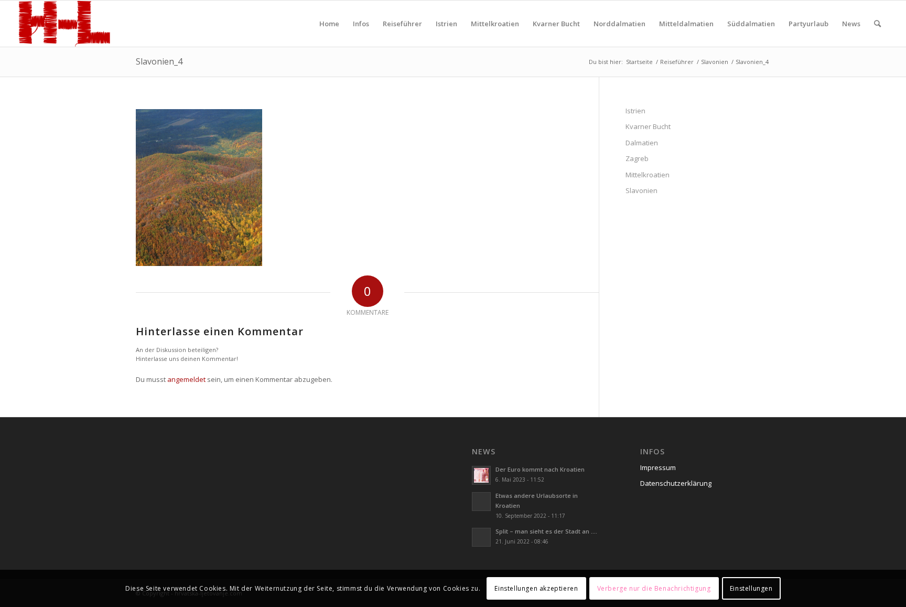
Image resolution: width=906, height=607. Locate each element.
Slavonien (641, 190)
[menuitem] (329, 24)
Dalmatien (641, 142)
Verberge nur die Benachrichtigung (654, 588)
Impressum (658, 467)
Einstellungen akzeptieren (536, 588)
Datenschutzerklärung (675, 483)
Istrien (635, 110)
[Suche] (877, 24)
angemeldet (186, 379)
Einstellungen (751, 588)
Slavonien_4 (159, 61)
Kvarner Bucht (648, 126)
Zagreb (637, 158)
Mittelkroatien (647, 174)
